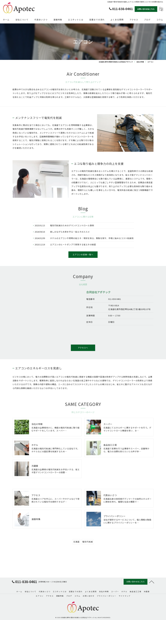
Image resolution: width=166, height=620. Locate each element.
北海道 (76, 541)
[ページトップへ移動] (151, 581)
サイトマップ (124, 596)
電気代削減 (87, 541)
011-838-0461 (114, 299)
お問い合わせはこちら (146, 9)
